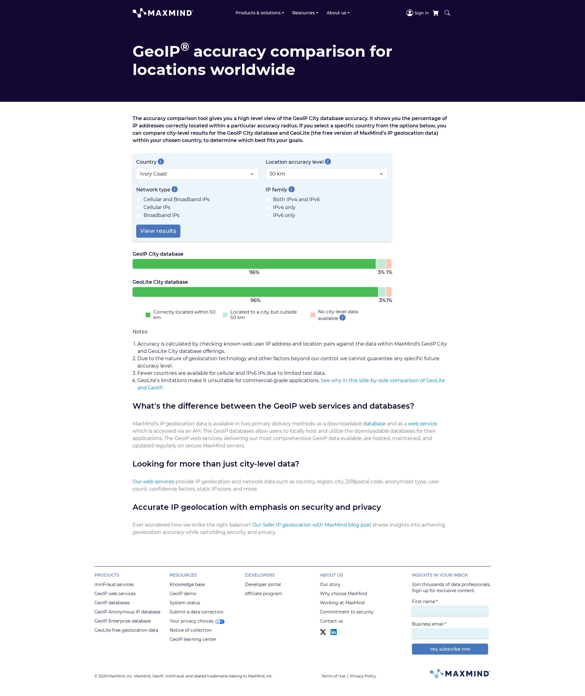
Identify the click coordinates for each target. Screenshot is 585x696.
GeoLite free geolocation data (126, 630)
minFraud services (114, 584)
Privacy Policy (363, 676)
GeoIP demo (183, 593)
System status (185, 602)
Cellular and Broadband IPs (177, 199)
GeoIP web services (115, 593)
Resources (303, 13)
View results (158, 230)
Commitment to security (347, 612)
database (374, 424)
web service (422, 424)
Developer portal (263, 584)
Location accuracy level (295, 162)
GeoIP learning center (193, 639)
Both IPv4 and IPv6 (296, 199)
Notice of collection (190, 630)
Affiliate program (263, 593)
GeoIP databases (112, 602)
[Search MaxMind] (447, 13)
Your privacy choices (192, 621)
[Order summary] (436, 13)
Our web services (153, 482)
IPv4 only (284, 207)
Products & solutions (258, 13)
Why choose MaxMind (343, 593)
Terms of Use (333, 676)
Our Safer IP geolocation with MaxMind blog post (311, 525)
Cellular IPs (157, 207)
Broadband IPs (161, 215)
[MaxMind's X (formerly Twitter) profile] (323, 632)
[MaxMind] (163, 13)
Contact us (331, 621)
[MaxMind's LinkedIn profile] (334, 632)
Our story (330, 584)
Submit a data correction (196, 612)
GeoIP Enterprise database (122, 621)
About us (336, 13)
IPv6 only (284, 215)
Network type (153, 190)
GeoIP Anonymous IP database (127, 612)
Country (146, 162)
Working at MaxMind (342, 602)
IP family (276, 190)
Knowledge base (187, 584)
